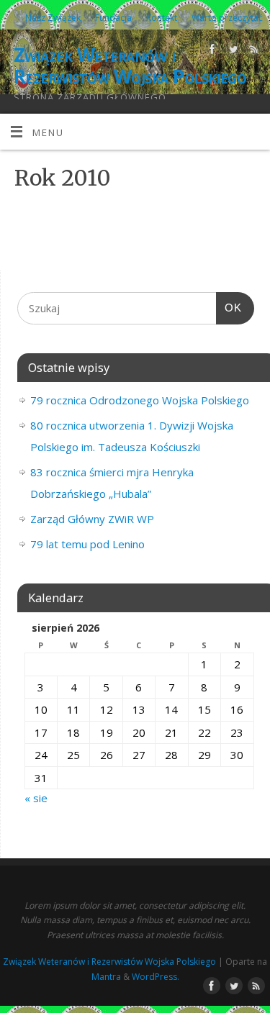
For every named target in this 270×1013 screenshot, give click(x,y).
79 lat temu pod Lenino (87, 544)
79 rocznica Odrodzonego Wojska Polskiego (139, 400)
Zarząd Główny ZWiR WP (92, 519)
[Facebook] (210, 51)
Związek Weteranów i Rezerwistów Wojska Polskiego (130, 65)
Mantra (106, 977)
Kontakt (161, 18)
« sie (36, 798)
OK (229, 307)
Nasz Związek (53, 18)
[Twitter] (231, 51)
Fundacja (113, 18)
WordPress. (155, 977)
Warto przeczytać (227, 18)
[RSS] (252, 51)
